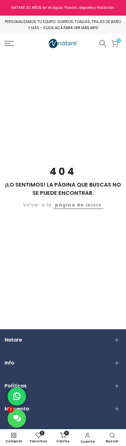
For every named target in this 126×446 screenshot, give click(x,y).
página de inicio (78, 205)
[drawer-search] (102, 43)
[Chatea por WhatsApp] (17, 396)
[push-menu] (9, 43)
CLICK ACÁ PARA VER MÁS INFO (70, 27)
